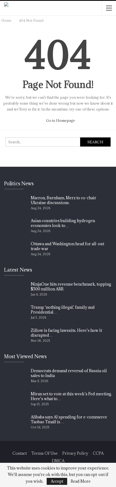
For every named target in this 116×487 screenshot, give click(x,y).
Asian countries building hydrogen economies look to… (63, 223)
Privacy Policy (75, 453)
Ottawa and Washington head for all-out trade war (67, 246)
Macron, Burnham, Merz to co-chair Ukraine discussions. (63, 200)
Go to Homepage (60, 120)
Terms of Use (44, 453)
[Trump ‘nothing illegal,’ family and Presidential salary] (15, 313)
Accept (57, 481)
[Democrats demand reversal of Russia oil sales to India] (15, 377)
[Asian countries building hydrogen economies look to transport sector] (15, 227)
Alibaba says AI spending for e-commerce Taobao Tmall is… (69, 419)
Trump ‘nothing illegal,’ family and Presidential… (63, 310)
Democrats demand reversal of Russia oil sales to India (69, 373)
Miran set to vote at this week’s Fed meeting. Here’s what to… (71, 396)
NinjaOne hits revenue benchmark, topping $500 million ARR (71, 287)
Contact (19, 453)
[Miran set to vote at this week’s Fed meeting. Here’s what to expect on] (15, 400)
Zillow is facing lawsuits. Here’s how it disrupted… (66, 333)
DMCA (58, 460)
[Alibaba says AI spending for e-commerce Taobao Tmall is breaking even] (15, 423)
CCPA (98, 453)
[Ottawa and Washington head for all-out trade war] (15, 250)
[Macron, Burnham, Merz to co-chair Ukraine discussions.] (15, 204)
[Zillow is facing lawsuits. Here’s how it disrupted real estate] (15, 336)
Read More (81, 481)
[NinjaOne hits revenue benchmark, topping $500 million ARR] (15, 290)
